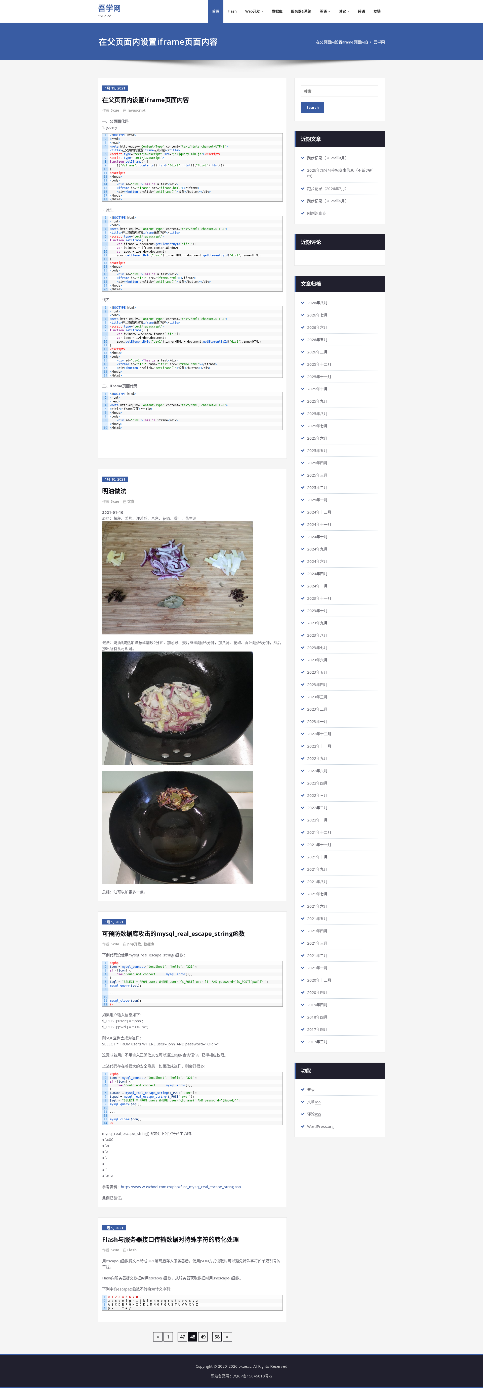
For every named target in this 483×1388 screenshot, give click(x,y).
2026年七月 (317, 314)
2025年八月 (317, 413)
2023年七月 (317, 647)
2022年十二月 (319, 733)
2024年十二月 (319, 512)
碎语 (361, 11)
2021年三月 (317, 943)
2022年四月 (317, 782)
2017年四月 (317, 1029)
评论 (314, 1114)
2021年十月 (317, 856)
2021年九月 (317, 869)
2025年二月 (317, 487)
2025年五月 (317, 450)
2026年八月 (317, 302)
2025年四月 (317, 462)
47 (182, 1337)
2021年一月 (317, 967)
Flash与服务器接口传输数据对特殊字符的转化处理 (170, 1239)
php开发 (134, 944)
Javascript (136, 110)
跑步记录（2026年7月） (328, 188)
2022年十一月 (319, 746)
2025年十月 (317, 388)
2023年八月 (317, 635)
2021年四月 (317, 930)
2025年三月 (317, 475)
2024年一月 (317, 585)
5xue (115, 110)
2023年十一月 (319, 598)
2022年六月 (317, 770)
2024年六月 (317, 561)
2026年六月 (317, 327)
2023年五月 (317, 672)
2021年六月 (317, 906)
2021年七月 (317, 893)
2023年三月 (317, 696)
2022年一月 (317, 819)
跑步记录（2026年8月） (328, 157)
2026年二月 (317, 351)
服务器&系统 (301, 11)
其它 (342, 11)
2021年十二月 (319, 832)
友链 (377, 11)
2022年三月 (317, 795)
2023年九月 (317, 622)
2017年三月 (317, 1041)
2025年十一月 (319, 376)
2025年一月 (317, 499)
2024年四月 (317, 573)
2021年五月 (317, 918)
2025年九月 (317, 401)
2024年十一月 (319, 524)
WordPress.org (320, 1126)
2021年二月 (317, 955)
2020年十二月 (319, 980)
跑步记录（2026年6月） (328, 200)
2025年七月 (317, 425)
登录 (311, 1089)
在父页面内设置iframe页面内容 (342, 41)
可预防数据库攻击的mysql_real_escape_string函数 (173, 933)
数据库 (277, 11)
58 (217, 1337)
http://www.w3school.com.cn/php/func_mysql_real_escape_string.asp (181, 1186)
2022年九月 (317, 758)
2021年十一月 (319, 844)
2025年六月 (317, 438)
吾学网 (109, 8)
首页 (215, 11)
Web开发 (252, 11)
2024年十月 (317, 536)
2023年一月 (317, 721)
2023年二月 (317, 709)
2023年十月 (317, 610)
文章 (314, 1101)
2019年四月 (317, 1004)
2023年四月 (317, 684)
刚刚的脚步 (316, 213)
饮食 (130, 501)
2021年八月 (317, 881)
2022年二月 (317, 807)
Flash (232, 11)
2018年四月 (317, 1017)
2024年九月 (317, 548)
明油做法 (114, 491)
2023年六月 (317, 659)
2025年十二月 (319, 364)
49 (203, 1337)
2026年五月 (317, 339)
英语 (323, 11)
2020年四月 (317, 992)
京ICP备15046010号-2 (252, 1375)
